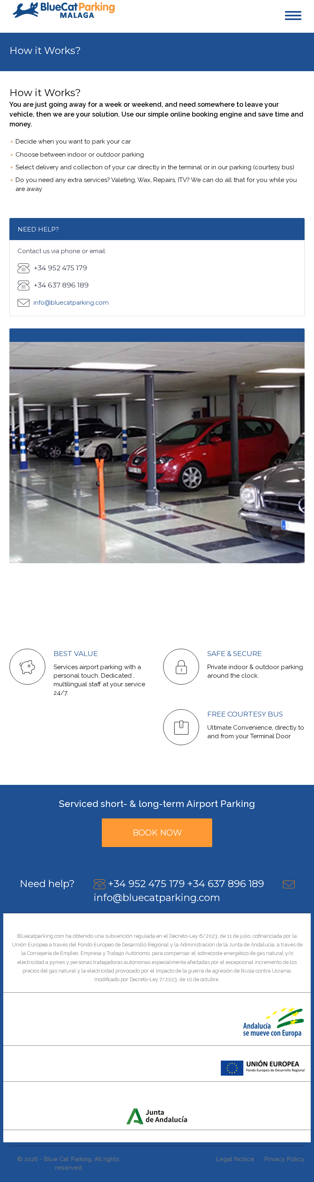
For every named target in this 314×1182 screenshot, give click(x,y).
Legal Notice (235, 1159)
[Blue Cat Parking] (64, 9)
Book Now (157, 833)
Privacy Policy (284, 1159)
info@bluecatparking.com (157, 897)
